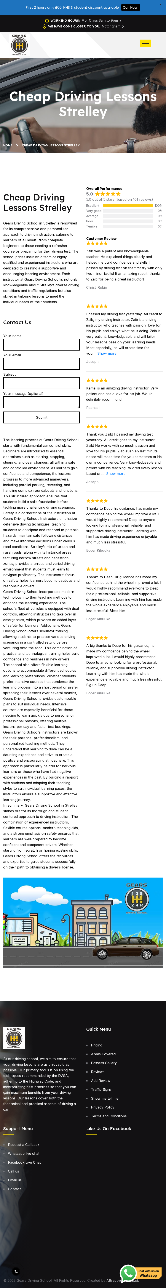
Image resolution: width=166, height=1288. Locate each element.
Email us (15, 1180)
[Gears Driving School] (19, 44)
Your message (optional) (23, 393)
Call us (13, 1171)
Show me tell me (104, 1098)
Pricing (96, 1045)
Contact (14, 1189)
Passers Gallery (104, 1063)
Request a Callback (23, 1144)
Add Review (100, 1080)
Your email (12, 355)
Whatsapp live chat (23, 1153)
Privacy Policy (102, 1107)
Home (8, 145)
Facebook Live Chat (24, 1162)
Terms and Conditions (109, 1116)
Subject (9, 374)
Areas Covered (103, 1054)
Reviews (97, 1072)
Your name (12, 336)
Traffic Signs (101, 1089)
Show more (107, 353)
